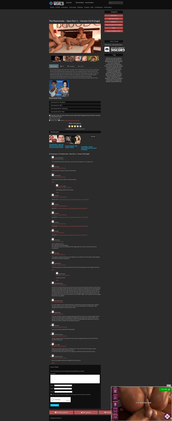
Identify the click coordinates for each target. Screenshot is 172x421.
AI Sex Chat (69, 2)
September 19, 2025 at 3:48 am (59, 327)
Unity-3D (112, 80)
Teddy (55, 344)
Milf (114, 72)
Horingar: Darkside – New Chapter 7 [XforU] (71, 146)
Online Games (99, 7)
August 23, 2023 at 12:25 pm (59, 168)
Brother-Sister (114, 61)
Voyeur (60, 117)
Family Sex (115, 66)
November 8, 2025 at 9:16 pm (59, 346)
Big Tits (59, 115)
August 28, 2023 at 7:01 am (58, 177)
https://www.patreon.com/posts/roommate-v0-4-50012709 (74, 199)
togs (50, 117)
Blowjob (107, 61)
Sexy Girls (97, 115)
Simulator (107, 78)
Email (52, 388)
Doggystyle (117, 63)
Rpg (110, 75)
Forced (119, 67)
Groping (108, 69)
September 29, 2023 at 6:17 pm (59, 206)
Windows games (62, 412)
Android (87, 7)
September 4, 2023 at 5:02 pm (59, 197)
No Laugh (60, 186)
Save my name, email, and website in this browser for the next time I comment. (71, 394)
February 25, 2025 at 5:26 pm (59, 285)
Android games (111, 412)
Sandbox (114, 75)
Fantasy (121, 66)
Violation (108, 81)
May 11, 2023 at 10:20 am (58, 159)
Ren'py (88, 115)
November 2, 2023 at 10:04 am (59, 214)
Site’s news (113, 15)
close (168, 385)
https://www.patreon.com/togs (71, 120)
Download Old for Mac (58, 112)
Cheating (120, 61)
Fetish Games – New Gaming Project (113, 44)
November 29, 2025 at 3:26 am (63, 187)
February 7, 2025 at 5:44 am (63, 275)
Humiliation (110, 70)
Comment (53, 373)
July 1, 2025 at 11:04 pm (57, 302)
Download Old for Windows (59, 108)
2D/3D (58, 7)
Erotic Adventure (66, 115)
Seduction (92, 115)
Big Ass (55, 115)
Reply (53, 164)
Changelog (72, 66)
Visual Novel (55, 117)
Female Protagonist (111, 67)
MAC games (86, 412)
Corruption (110, 63)
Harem (120, 69)
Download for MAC (56, 105)
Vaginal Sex (118, 80)
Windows (80, 7)
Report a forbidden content (113, 31)
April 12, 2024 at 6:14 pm (58, 241)
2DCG (107, 58)
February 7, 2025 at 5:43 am (59, 265)
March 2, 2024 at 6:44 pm (58, 232)
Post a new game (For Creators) (114, 25)
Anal (114, 58)
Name (52, 385)
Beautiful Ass (109, 60)
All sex (111, 58)
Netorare (114, 73)
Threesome (119, 78)
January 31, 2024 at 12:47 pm (59, 223)
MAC (92, 7)
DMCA (113, 28)
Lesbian (115, 70)
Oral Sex (119, 73)
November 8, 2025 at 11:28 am (59, 336)
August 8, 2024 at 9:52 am (58, 254)
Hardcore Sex (114, 69)
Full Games (65, 7)
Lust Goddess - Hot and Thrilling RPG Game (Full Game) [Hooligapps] (89, 148)
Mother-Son (109, 73)
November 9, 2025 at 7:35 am (59, 358)
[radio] (69, 126)
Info (63, 66)
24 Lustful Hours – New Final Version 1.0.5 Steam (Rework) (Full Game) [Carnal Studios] (56, 146)
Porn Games (73, 7)
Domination (109, 64)
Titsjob (108, 80)
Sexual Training (111, 77)
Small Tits (113, 78)
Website (52, 391)
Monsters (118, 72)
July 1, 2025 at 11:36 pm (57, 314)
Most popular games (114, 18)
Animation (118, 58)
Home (52, 7)
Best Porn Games (80, 2)
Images (82, 66)
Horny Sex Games (89, 2)
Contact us (113, 21)
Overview (54, 66)
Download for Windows (58, 102)
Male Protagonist (82, 115)
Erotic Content (73, 115)
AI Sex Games (108, 7)
